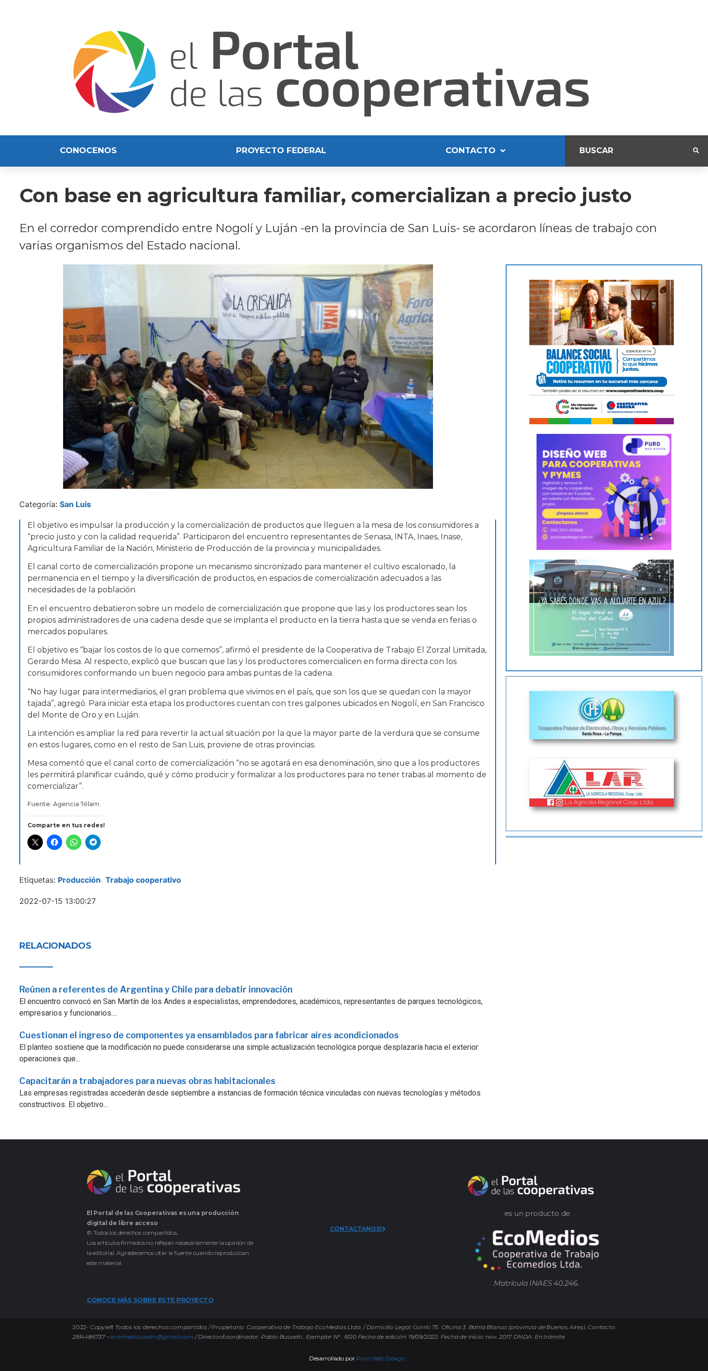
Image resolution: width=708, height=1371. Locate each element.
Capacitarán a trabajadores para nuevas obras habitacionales (147, 1081)
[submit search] (696, 151)
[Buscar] (629, 151)
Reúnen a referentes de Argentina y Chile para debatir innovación (155, 989)
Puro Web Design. (381, 1358)
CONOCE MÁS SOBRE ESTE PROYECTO (150, 1300)
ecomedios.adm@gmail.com (151, 1336)
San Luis (75, 504)
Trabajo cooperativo (143, 880)
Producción (79, 880)
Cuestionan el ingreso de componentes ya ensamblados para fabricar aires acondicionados (209, 1035)
